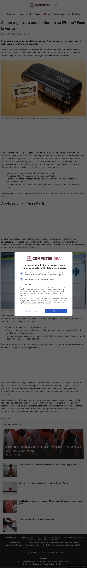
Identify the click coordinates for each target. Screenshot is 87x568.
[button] (43, 284)
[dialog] (43, 284)
